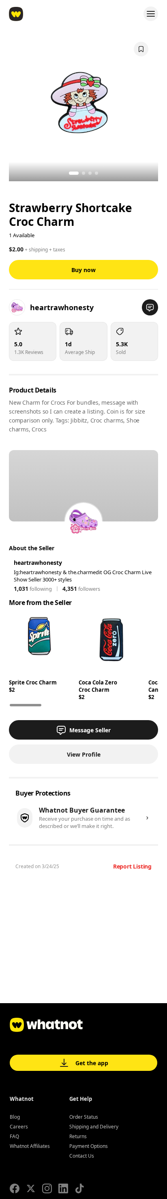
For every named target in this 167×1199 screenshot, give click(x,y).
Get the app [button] (91, 1063)
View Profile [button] (84, 754)
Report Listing (132, 866)
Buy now (83, 270)
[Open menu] (150, 13)
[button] (150, 307)
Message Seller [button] (90, 730)
